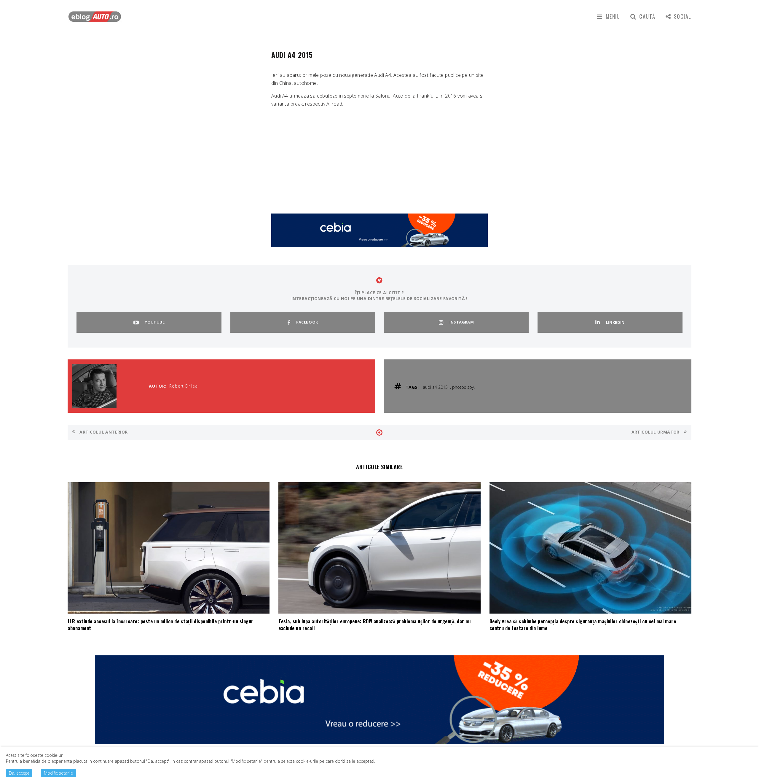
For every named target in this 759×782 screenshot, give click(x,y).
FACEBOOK (307, 322)
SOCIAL (682, 16)
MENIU (613, 16)
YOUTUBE (155, 322)
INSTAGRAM (461, 322)
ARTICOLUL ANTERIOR (103, 432)
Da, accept (19, 773)
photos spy (463, 387)
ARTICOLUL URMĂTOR (656, 432)
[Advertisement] (379, 154)
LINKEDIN (615, 322)
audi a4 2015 (435, 387)
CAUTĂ (647, 16)
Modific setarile (58, 773)
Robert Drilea (183, 386)
